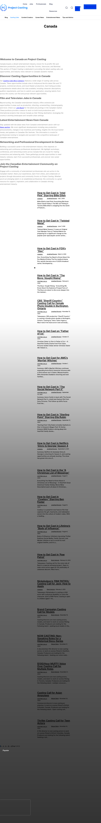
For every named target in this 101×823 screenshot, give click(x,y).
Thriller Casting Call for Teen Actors (53, 722)
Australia (52, 38)
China (52, 42)
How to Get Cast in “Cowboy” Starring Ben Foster (50, 499)
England (52, 47)
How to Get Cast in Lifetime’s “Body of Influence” (53, 527)
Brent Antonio (55, 560)
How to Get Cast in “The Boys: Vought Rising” (51, 276)
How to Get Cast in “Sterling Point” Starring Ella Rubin (53, 416)
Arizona (52, 35)
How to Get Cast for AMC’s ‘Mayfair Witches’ (52, 359)
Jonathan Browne (52, 198)
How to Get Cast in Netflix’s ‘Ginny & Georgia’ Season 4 (52, 444)
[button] (71, 7)
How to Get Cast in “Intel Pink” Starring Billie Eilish (51, 194)
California (52, 40)
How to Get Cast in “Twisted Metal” (53, 222)
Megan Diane (55, 644)
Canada (40, 198)
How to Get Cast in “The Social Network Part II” (51, 388)
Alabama (52, 33)
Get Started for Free (85, 8)
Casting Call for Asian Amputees (49, 694)
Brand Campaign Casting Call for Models (51, 610)
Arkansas (52, 36)
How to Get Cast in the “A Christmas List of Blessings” (53, 471)
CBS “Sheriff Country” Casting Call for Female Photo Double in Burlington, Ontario (53, 304)
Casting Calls (42, 281)
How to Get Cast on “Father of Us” (53, 332)
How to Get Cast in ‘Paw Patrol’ (51, 556)
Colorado (52, 43)
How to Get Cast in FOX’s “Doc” (51, 249)
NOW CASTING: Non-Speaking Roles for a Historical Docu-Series (50, 638)
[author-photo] (45, 199)
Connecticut (52, 45)
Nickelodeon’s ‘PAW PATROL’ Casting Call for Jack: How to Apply (54, 584)
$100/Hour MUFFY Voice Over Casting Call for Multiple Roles (51, 666)
